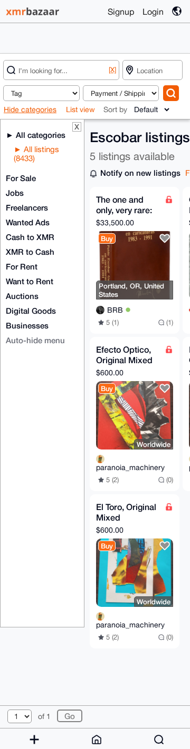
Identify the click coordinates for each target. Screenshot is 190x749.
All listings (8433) (36, 154)
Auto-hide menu (35, 340)
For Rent (21, 266)
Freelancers (27, 207)
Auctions (22, 296)
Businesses (27, 325)
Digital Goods (31, 310)
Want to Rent (29, 281)
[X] (112, 70)
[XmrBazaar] (33, 11)
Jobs (15, 192)
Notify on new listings (140, 172)
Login (153, 11)
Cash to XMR (30, 237)
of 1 (44, 716)
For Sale (21, 178)
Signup (121, 11)
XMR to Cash (30, 251)
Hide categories (30, 109)
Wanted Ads (28, 222)
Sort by (115, 109)
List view (80, 109)
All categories (39, 134)
